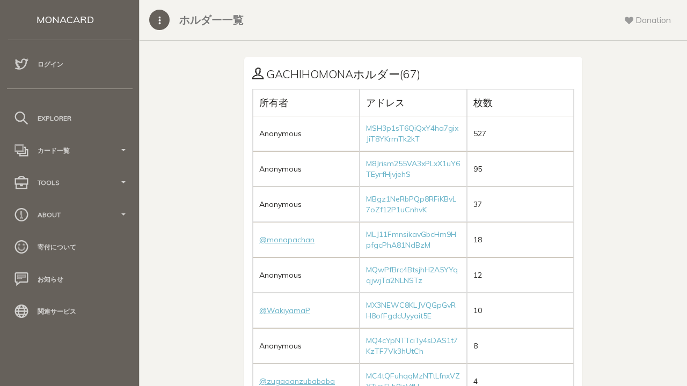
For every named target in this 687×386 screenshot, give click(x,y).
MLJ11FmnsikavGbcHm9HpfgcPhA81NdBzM (411, 239)
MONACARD (65, 19)
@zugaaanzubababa (297, 381)
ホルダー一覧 (211, 19)
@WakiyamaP (284, 310)
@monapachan (287, 239)
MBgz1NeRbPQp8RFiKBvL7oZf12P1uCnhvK (411, 204)
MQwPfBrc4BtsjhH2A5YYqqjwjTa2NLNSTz (412, 275)
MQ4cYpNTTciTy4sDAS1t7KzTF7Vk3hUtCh (412, 346)
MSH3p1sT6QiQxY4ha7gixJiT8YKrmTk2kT (412, 133)
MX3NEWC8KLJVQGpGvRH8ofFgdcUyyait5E (411, 310)
